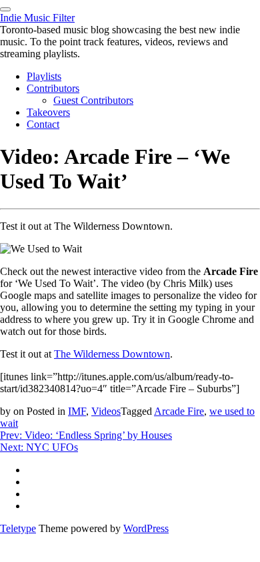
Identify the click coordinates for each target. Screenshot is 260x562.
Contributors (53, 88)
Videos (106, 411)
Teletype (18, 528)
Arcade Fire (179, 411)
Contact (43, 124)
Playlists (44, 76)
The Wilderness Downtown (112, 354)
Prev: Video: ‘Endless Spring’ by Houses (86, 435)
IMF (77, 411)
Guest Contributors (93, 100)
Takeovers (48, 112)
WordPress (146, 528)
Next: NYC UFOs (39, 447)
